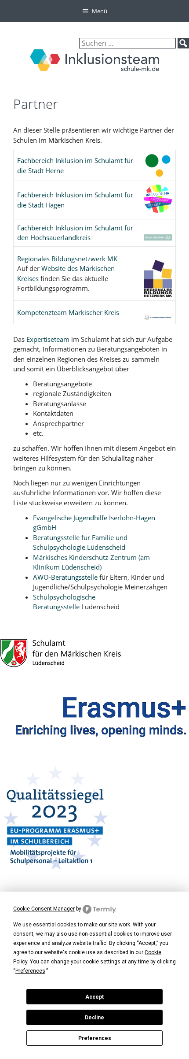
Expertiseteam (48, 339)
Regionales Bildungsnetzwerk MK (67, 258)
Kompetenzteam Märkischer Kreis (68, 312)
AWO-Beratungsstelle (65, 577)
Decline (94, 1018)
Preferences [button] (30, 971)
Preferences (94, 1038)
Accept (94, 997)
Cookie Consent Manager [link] (44, 909)
